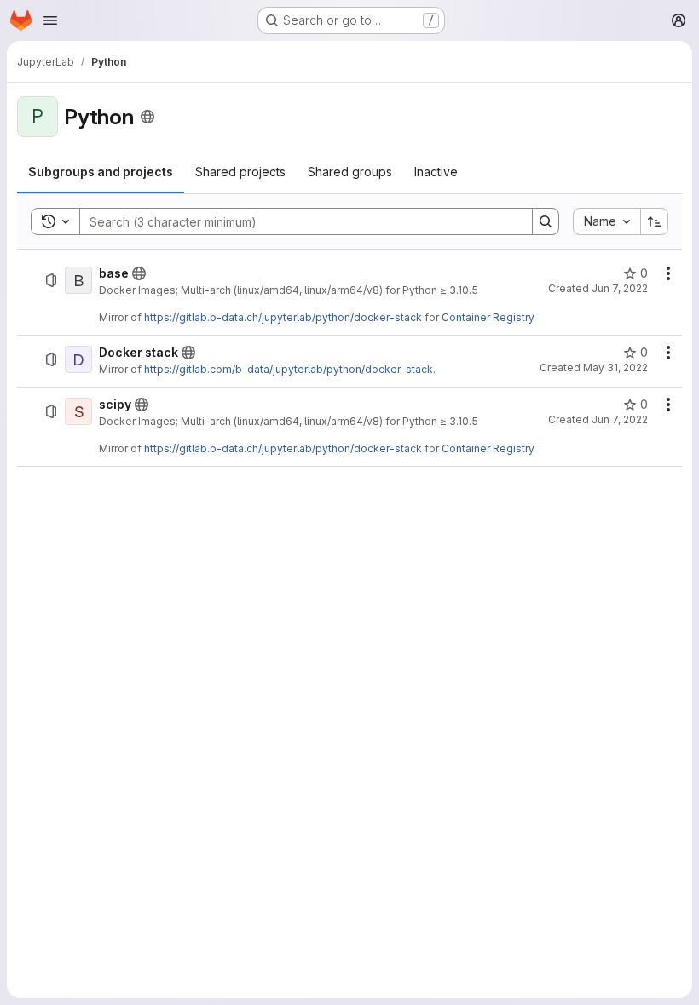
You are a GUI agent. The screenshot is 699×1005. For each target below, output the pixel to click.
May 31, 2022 (615, 367)
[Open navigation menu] (50, 20)
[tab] (100, 172)
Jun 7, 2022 (620, 288)
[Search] (545, 221)
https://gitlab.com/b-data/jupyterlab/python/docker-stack (288, 369)
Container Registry (488, 317)
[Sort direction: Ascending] (654, 221)
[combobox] (606, 221)
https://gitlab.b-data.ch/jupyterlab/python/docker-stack (283, 317)
